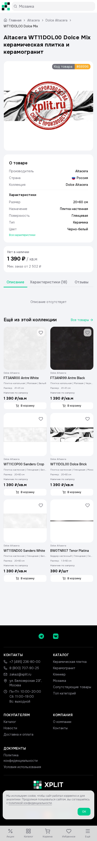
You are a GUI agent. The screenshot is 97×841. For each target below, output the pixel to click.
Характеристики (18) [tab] (48, 282)
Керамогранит (64, 668)
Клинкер (59, 674)
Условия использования (22, 767)
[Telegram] (41, 636)
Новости (10, 728)
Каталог (10, 722)
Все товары (80, 320)
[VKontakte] (55, 636)
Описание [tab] (15, 282)
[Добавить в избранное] (41, 332)
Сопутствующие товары (72, 687)
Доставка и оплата (18, 734)
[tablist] (48, 282)
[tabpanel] (48, 301)
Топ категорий (64, 693)
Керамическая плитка (70, 662)
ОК (84, 811)
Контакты (60, 728)
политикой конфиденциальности (30, 803)
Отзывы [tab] (81, 282)
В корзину (28, 406)
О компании (62, 722)
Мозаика (59, 681)
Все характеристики (22, 235)
